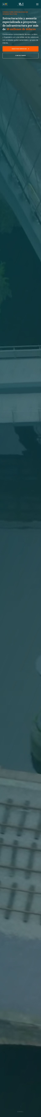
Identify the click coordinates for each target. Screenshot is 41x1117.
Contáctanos (20, 55)
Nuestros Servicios (19, 49)
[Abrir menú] (37, 4)
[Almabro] (20, 4)
